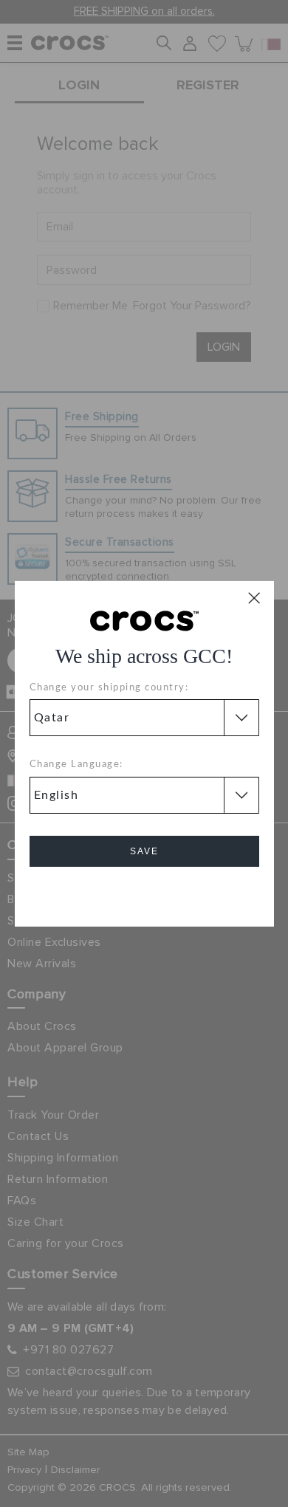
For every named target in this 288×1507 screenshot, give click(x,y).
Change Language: (76, 764)
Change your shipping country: (109, 688)
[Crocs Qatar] (144, 619)
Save (144, 851)
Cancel (144, 893)
